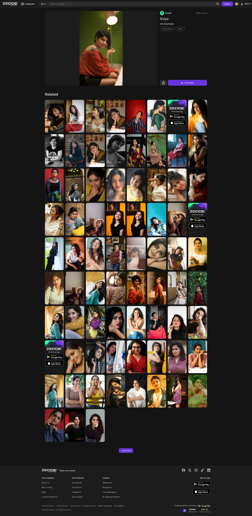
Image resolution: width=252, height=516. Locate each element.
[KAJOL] (136, 391)
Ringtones (107, 487)
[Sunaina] (95, 391)
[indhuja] (95, 116)
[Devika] (156, 150)
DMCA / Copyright (105, 506)
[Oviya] (136, 288)
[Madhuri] (177, 185)
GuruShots (76, 487)
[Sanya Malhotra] (115, 391)
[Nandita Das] (197, 116)
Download (189, 83)
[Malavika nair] (136, 356)
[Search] (218, 4)
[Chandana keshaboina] (54, 185)
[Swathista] (74, 356)
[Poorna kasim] (74, 219)
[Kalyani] (156, 219)
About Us (46, 483)
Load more (126, 450)
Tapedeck (76, 492)
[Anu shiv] (95, 185)
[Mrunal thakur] (177, 288)
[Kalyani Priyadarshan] (197, 356)
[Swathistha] (197, 391)
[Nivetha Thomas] (115, 253)
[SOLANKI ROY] (115, 150)
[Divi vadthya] (115, 322)
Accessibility (119, 506)
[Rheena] (54, 116)
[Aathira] (197, 288)
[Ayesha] (156, 288)
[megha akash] (54, 253)
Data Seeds (77, 497)
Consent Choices (89, 506)
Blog (44, 492)
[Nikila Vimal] (197, 185)
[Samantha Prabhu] (136, 116)
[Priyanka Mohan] (177, 219)
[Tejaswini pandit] (115, 356)
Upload (227, 4)
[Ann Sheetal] (197, 322)
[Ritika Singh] (74, 322)
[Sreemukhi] (177, 150)
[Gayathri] (156, 116)
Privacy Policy (62, 506)
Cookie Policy (75, 506)
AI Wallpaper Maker (111, 497)
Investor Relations (50, 497)
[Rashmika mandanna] (136, 185)
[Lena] (54, 150)
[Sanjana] (136, 253)
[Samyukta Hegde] (136, 322)
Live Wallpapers (110, 492)
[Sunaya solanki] (177, 322)
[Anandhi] (156, 185)
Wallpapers (107, 483)
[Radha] (74, 391)
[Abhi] (156, 356)
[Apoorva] (177, 253)
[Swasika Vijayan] (136, 150)
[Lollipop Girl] (95, 322)
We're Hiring (47, 487)
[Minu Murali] (156, 322)
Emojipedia (77, 483)
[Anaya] (177, 391)
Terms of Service (48, 506)
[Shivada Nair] (74, 150)
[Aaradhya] (197, 150)
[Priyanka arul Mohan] (95, 219)
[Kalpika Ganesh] (115, 185)
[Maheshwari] (74, 253)
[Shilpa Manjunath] (95, 253)
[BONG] (54, 288)
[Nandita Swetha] (74, 116)
